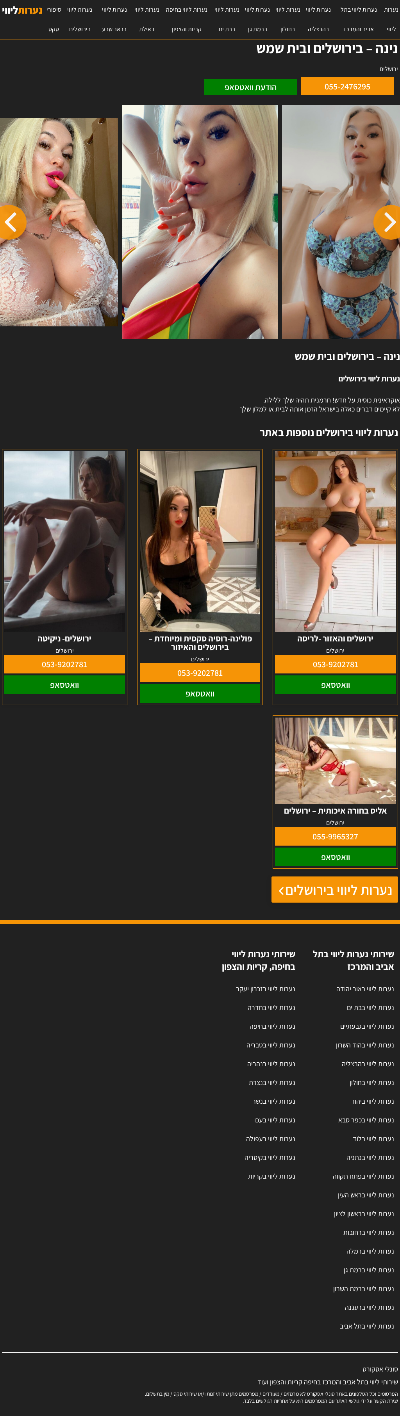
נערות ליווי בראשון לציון (364, 1213)
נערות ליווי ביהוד (372, 1101)
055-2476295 (347, 86)
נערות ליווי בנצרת (272, 1082)
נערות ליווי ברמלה (370, 1251)
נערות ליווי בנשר (273, 1101)
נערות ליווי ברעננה (369, 1307)
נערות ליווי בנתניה (370, 1157)
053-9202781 (335, 664)
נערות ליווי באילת (146, 19)
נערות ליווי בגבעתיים (367, 1026)
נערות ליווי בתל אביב (367, 1326)
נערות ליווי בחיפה (272, 1026)
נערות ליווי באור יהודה (365, 988)
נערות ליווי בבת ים (226, 19)
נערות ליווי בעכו (274, 1119)
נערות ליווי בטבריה (270, 1044)
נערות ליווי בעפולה (270, 1138)
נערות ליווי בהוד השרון (365, 1044)
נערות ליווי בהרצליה (318, 19)
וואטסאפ (335, 684)
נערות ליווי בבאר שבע (114, 19)
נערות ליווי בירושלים (79, 19)
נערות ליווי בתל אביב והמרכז (359, 19)
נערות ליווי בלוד (373, 1138)
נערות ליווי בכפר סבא (366, 1119)
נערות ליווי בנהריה (271, 1063)
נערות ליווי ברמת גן (257, 19)
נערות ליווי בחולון (287, 19)
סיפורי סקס (53, 19)
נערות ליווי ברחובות (368, 1232)
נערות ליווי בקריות (271, 1176)
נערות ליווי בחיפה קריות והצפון (186, 19)
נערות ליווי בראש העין (366, 1194)
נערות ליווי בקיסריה (270, 1157)
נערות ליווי (391, 19)
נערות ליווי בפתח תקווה (363, 1176)
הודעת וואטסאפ (251, 87)
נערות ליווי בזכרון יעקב (265, 988)
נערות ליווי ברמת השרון (363, 1288)
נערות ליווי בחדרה (271, 1007)
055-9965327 (335, 836)
